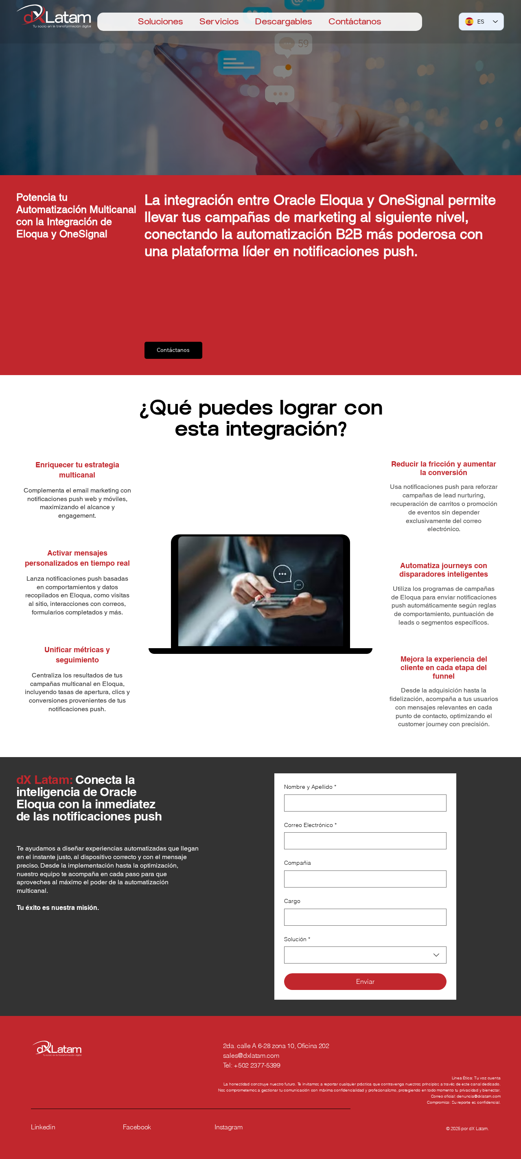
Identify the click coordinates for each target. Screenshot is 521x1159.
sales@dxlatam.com (251, 1055)
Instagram (228, 1127)
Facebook (137, 1127)
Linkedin (43, 1127)
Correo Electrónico (310, 825)
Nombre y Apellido (310, 786)
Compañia (297, 862)
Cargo (292, 901)
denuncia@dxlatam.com (478, 1096)
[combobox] (365, 955)
